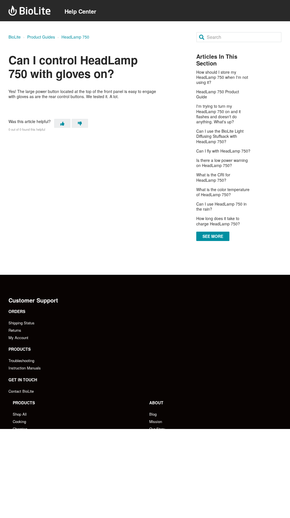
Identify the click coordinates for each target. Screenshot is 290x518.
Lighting (19, 436)
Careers (155, 436)
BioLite (14, 37)
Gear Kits (20, 443)
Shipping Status (21, 322)
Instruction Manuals (24, 368)
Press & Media (161, 443)
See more (212, 236)
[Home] (29, 11)
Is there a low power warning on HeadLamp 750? (222, 162)
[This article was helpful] (62, 123)
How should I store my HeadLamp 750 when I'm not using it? (222, 77)
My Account (18, 337)
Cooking (19, 421)
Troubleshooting (21, 360)
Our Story (157, 429)
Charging (20, 429)
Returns (14, 330)
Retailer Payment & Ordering (36, 503)
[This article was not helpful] (80, 123)
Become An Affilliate (166, 481)
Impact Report (160, 451)
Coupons (156, 458)
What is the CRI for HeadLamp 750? (213, 177)
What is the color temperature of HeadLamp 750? (223, 192)
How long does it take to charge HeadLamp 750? (218, 220)
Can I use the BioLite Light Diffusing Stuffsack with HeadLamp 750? (220, 136)
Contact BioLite (21, 391)
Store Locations (26, 496)
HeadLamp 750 (75, 37)
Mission (155, 421)
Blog (153, 414)
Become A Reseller (28, 481)
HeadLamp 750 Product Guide (217, 94)
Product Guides (41, 37)
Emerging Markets (28, 488)
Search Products (26, 451)
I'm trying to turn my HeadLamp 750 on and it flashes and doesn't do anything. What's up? (218, 113)
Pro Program (159, 488)
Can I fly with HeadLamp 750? (223, 151)
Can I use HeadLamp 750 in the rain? (221, 206)
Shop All (20, 414)
